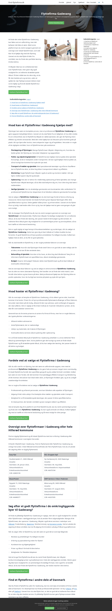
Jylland (68, 2)
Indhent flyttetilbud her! (56, 23)
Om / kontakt (91, 2)
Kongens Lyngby (56, 524)
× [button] (110, 599)
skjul (28, 99)
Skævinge (30, 524)
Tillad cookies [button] (49, 608)
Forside (61, 2)
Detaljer (72, 605)
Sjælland (81, 2)
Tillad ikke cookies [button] (61, 608)
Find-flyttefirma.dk (16, 2)
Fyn (74, 2)
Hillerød (11, 524)
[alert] (56, 604)
